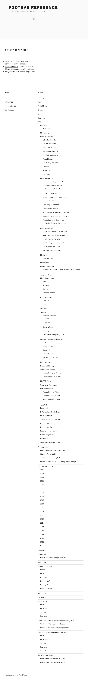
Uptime (45, 281)
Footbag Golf (45, 581)
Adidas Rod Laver (46, 305)
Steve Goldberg (11, 69)
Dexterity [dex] (48, 354)
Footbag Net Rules (47, 427)
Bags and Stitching (47, 366)
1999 (42, 477)
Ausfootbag (42, 593)
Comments (10, 106)
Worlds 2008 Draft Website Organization (55, 628)
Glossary (43, 309)
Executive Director (49, 144)
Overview (41, 110)
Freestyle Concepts (47, 297)
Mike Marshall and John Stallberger (52, 450)
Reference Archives (47, 266)
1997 (42, 469)
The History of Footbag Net (50, 419)
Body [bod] (46, 342)
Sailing (47, 323)
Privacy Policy (42, 597)
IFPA (39, 122)
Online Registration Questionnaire (55, 231)
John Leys (9, 64)
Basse (42, 570)
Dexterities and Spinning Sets (53, 335)
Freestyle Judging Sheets (52, 373)
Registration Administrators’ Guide (52, 662)
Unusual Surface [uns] (50, 357)
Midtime (46, 285)
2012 (42, 527)
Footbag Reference (33, 7)
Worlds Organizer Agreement (55, 223)
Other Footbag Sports (45, 566)
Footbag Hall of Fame (45, 466)
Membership (44, 133)
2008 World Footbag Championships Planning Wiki (56, 621)
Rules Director (48, 159)
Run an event (45, 263)
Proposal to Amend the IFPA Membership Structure (61, 270)
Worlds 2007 (42, 601)
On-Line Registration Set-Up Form (55, 243)
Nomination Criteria (47, 546)
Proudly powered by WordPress (16, 675)
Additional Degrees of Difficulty (51, 339)
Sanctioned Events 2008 (52, 250)
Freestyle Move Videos (51, 392)
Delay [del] (46, 350)
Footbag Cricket (46, 589)
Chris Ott (9, 61)
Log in (7, 98)
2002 (42, 488)
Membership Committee (52, 208)
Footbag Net (42, 405)
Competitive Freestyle (48, 370)
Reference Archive (47, 389)
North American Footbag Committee (56, 212)
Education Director (49, 140)
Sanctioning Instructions (54, 189)
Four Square (42, 554)
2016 (42, 542)
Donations (41, 118)
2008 (42, 511)
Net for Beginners (46, 435)
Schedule (43, 612)
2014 (42, 534)
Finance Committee (50, 193)
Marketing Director (50, 147)
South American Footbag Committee (56, 216)
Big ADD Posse (45, 381)
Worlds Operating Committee (53, 220)
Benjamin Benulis (12, 72)
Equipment (44, 408)
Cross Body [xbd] (49, 346)
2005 (42, 500)
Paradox (46, 300)
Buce (42, 573)
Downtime (46, 289)
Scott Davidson (11, 66)
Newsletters (44, 125)
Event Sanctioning (46, 228)
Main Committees (46, 179)
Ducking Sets (47, 331)
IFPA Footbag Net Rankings (50, 412)
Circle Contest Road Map (52, 377)
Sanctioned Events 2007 (52, 247)
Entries (9, 102)
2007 (42, 508)
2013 (42, 531)
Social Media (42, 106)
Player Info (44, 608)
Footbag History (43, 447)
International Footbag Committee (55, 197)
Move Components (47, 278)
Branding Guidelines (50, 258)
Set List (43, 312)
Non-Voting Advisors (50, 155)
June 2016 (46, 128)
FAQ (39, 102)
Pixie (47, 319)
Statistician (47, 170)
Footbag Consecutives (48, 585)
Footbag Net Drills (46, 423)
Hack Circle (42, 562)
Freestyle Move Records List (53, 399)
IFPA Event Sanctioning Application (55, 235)
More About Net (46, 416)
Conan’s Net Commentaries (50, 442)
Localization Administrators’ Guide (52, 659)
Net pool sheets (46, 438)
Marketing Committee (51, 205)
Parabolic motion (49, 293)
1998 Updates (50, 200)
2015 (42, 538)
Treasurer (46, 174)
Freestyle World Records (52, 396)
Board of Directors (47, 137)
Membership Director (50, 151)
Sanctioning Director (50, 163)
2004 (42, 496)
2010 (42, 519)
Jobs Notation (45, 362)
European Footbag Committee (54, 182)
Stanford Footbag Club (48, 454)
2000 (42, 481)
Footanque (44, 577)
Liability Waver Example (51, 239)
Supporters (44, 651)
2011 (41, 523)
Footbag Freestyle (44, 275)
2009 (42, 515)
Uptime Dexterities (50, 316)
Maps (42, 604)
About (40, 114)
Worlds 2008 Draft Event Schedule (52, 624)
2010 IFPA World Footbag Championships (52, 632)
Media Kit (43, 255)
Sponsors (43, 616)
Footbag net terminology (49, 431)
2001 (42, 485)
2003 (42, 492)
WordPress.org (10, 110)
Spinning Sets (48, 327)
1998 (42, 473)
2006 (42, 504)
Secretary (46, 167)
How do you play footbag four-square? (53, 558)
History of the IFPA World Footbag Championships (58, 462)
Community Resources (48, 385)
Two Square (42, 550)
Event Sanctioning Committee (53, 186)
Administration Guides (45, 655)
